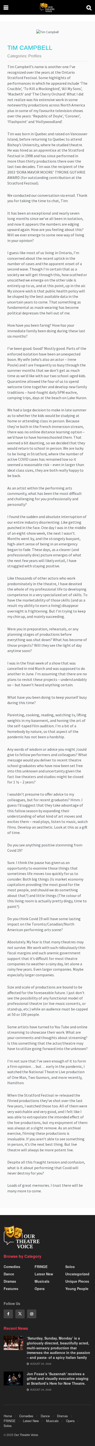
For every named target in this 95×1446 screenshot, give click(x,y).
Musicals (42, 1281)
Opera (40, 1288)
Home (8, 1416)
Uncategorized (77, 1273)
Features (11, 1288)
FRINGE (41, 1266)
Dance (9, 1273)
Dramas (10, 1281)
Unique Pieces (77, 1281)
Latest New (44, 1273)
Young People (76, 1288)
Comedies (12, 1266)
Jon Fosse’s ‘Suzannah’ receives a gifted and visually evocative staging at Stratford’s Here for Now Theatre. (57, 1378)
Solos (70, 1266)
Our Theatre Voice (26, 1435)
